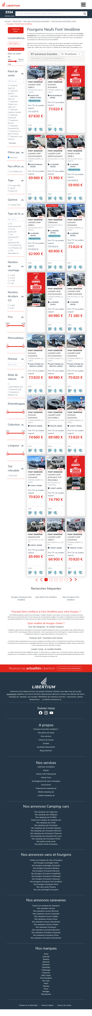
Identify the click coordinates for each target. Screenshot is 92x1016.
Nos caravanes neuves (46, 908)
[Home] (12, 4)
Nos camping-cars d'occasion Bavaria (46, 828)
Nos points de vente (46, 732)
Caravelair (46, 967)
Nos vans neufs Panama (46, 887)
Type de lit (14, 213)
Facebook (40, 713)
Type (11, 180)
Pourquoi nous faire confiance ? (46, 729)
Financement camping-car (46, 788)
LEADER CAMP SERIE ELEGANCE (55, 154)
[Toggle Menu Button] (83, 4)
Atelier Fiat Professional (46, 774)
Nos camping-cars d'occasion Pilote (46, 839)
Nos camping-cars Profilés (46, 817)
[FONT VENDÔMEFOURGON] (36, 72)
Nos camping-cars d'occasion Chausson (46, 834)
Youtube (51, 713)
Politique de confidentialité (28, 1005)
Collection (14, 424)
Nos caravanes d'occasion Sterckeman (46, 938)
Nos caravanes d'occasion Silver (46, 935)
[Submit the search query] (9, 81)
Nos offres (14, 166)
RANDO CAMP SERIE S (75, 154)
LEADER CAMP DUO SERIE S (55, 415)
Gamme (12, 199)
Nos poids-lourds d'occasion (46, 844)
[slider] (8, 325)
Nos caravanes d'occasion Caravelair (46, 933)
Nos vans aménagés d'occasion (46, 890)
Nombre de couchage (13, 266)
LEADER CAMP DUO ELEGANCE (35, 154)
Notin (46, 984)
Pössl (46, 989)
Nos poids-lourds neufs (46, 842)
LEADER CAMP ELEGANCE (75, 353)
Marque (12, 359)
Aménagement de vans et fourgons (46, 781)
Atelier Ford (46, 777)
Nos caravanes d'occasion (46, 927)
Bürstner (46, 965)
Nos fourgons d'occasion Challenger (46, 876)
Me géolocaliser (17, 49)
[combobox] (51, 13)
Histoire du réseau (46, 740)
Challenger (46, 970)
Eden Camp (46, 975)
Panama (46, 986)
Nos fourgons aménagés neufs (46, 863)
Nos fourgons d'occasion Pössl (46, 884)
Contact (46, 743)
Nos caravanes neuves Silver (46, 919)
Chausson (46, 973)
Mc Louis (46, 981)
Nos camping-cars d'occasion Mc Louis (46, 836)
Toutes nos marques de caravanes (46, 906)
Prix (10, 317)
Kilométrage (15, 403)
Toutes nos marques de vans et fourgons (46, 860)
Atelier (46, 770)
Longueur (13, 445)
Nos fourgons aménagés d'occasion (46, 866)
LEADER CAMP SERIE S (35, 85)
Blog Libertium (46, 750)
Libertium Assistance (46, 767)
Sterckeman (46, 994)
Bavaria (46, 959)
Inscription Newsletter (46, 747)
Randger (46, 992)
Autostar (46, 957)
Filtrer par (14, 152)
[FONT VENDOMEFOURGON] (56, 72)
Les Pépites (52, 136)
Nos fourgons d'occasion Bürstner (46, 871)
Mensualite (14, 338)
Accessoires (46, 785)
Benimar (46, 962)
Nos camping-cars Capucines (46, 812)
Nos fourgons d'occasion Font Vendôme (46, 882)
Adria (46, 954)
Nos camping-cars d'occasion (46, 825)
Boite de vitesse (13, 377)
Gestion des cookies (64, 1005)
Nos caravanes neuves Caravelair (46, 914)
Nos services (46, 736)
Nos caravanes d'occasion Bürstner (46, 930)
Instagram (46, 713)
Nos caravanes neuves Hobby (46, 917)
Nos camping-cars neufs (46, 823)
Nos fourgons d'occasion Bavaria (46, 868)
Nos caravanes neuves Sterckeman (46, 922)
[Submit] (84, 13)
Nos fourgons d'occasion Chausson (46, 879)
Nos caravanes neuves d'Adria (46, 925)
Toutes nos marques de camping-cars (46, 820)
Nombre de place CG (13, 296)
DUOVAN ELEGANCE (55, 85)
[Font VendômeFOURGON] (36, 525)
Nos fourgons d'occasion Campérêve (46, 874)
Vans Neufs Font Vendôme (46, 597)
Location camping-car (46, 795)
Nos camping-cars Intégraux (46, 815)
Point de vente (13, 73)
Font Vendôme (46, 978)
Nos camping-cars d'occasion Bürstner (46, 831)
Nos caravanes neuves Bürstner (46, 911)
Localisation (15, 38)
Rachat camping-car (46, 792)
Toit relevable (13, 468)
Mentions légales (47, 1005)
